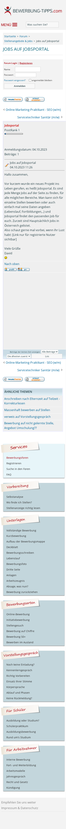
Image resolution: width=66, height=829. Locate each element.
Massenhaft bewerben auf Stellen (27, 410)
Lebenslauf (13, 558)
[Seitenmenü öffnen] (8, 24)
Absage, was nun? (17, 586)
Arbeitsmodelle (15, 771)
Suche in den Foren (18, 469)
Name (7, 69)
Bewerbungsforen (17, 457)
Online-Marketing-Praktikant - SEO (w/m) (33, 110)
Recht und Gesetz (17, 782)
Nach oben (11, 264)
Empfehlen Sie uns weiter (18, 802)
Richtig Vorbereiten (18, 675)
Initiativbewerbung (18, 620)
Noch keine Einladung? (20, 664)
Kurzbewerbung (16, 536)
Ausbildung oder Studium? (22, 720)
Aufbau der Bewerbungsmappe (25, 541)
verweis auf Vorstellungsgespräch (27, 417)
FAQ (8, 474)
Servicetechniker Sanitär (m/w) (38, 117)
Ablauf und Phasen (18, 692)
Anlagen (11, 575)
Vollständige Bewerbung (21, 530)
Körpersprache (15, 687)
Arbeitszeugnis (15, 580)
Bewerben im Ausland (19, 642)
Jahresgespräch (15, 776)
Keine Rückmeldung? (19, 698)
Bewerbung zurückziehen (22, 592)
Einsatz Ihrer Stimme (19, 681)
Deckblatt (12, 547)
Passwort (8, 74)
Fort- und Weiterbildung (21, 765)
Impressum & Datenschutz (19, 808)
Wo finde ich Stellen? (19, 502)
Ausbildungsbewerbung (21, 731)
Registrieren (26, 63)
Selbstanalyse (14, 496)
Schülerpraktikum (17, 726)
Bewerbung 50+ (16, 636)
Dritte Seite (13, 569)
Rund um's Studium (18, 737)
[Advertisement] (33, 311)
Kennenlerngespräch (19, 670)
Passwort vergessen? (14, 80)
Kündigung (13, 787)
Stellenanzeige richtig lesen (23, 508)
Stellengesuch (15, 625)
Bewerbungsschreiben (20, 552)
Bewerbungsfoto (16, 564)
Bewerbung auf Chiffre (20, 631)
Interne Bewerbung (18, 759)
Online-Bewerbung (18, 614)
